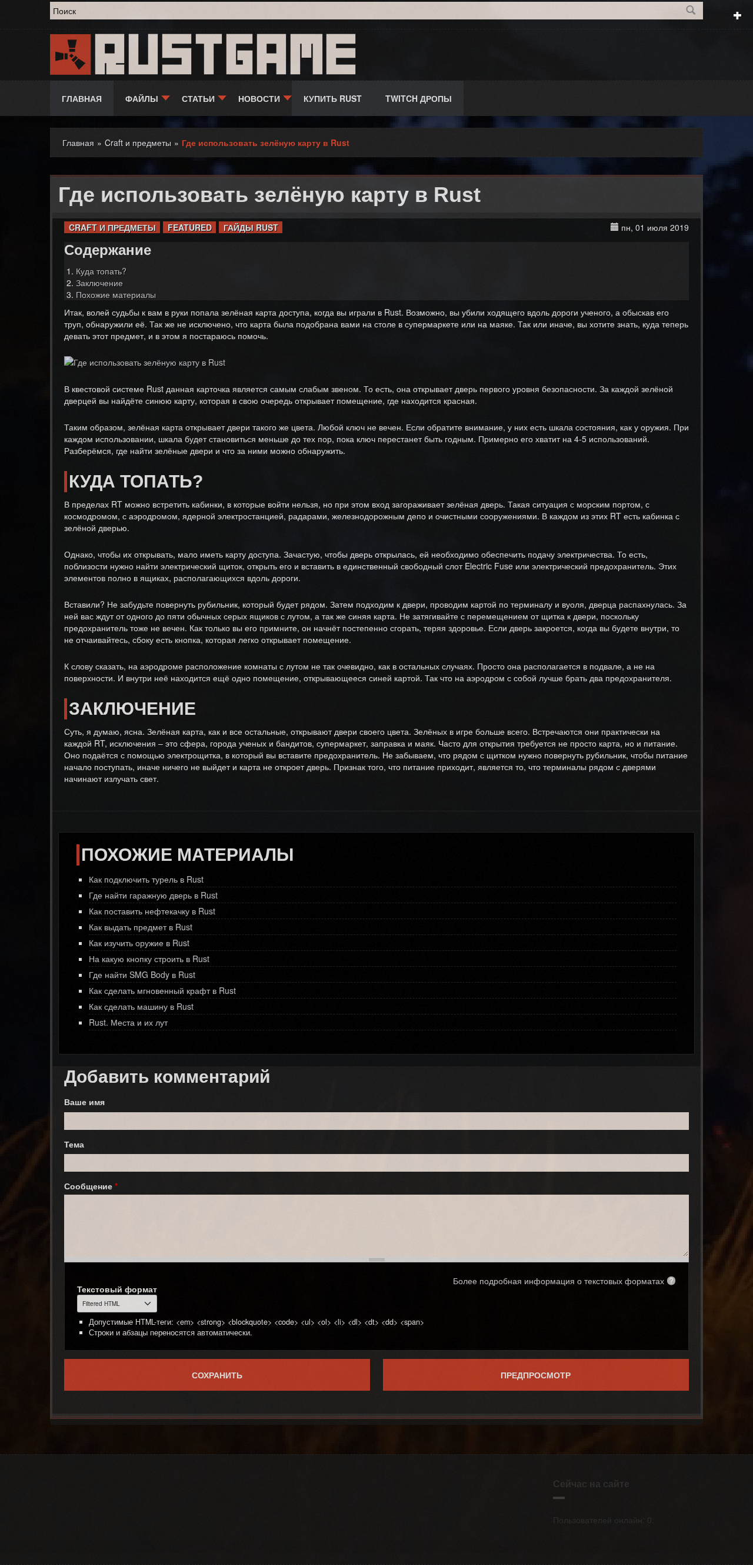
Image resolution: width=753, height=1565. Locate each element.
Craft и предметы (112, 227)
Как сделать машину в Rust (141, 1006)
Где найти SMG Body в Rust (142, 974)
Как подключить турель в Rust (146, 879)
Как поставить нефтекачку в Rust (152, 911)
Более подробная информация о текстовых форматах (558, 1281)
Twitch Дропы (418, 98)
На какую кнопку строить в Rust (149, 958)
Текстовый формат (117, 1289)
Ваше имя (84, 1102)
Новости (259, 98)
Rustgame (228, 54)
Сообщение (91, 1186)
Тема (74, 1144)
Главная (82, 98)
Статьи (198, 98)
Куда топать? (101, 271)
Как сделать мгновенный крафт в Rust (162, 990)
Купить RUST (333, 98)
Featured (190, 227)
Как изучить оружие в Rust (139, 943)
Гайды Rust (251, 227)
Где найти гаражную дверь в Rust (153, 895)
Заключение (99, 283)
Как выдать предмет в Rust (140, 927)
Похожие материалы (116, 294)
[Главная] (71, 53)
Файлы (141, 98)
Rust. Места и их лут (128, 1022)
